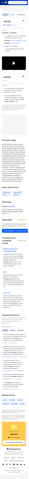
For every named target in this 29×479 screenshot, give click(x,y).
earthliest (21, 330)
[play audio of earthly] (4, 25)
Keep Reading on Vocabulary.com (15, 231)
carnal (5, 400)
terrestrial (14, 404)
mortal (13, 40)
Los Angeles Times (9, 370)
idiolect (14, 434)
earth (17, 36)
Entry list (6, 458)
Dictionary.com (6, 3)
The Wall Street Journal (11, 357)
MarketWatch (8, 379)
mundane (12, 400)
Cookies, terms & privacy (16, 460)
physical (19, 400)
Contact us (20, 458)
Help (5, 460)
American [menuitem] (6, 14)
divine (13, 43)
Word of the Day (14, 431)
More (12, 14)
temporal (18, 40)
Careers (13, 458)
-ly (9, 213)
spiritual (17, 43)
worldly (22, 404)
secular (24, 40)
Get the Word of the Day (14, 442)
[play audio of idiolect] (9, 437)
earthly (11, 206)
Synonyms (22, 14)
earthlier (12, 330)
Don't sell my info (14, 468)
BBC (6, 343)
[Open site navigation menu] (3, 2)
